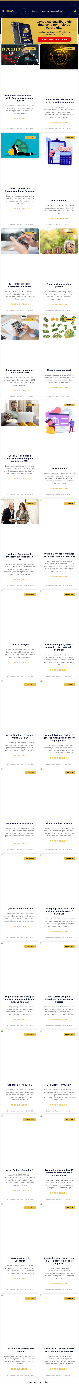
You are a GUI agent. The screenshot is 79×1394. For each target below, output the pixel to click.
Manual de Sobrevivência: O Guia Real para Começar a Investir (19, 98)
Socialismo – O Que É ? (59, 1085)
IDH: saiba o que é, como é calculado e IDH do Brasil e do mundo (59, 647)
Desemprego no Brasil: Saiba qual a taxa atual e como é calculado (59, 911)
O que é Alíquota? (59, 200)
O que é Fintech (59, 468)
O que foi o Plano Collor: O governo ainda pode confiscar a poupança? (59, 738)
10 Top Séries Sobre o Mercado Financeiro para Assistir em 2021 (20, 458)
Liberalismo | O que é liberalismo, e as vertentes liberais (59, 999)
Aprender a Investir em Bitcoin (52, 11)
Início (25, 11)
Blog (33, 11)
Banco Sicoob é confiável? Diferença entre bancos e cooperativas (59, 1172)
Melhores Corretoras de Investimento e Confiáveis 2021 (19, 556)
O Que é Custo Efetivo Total (19, 908)
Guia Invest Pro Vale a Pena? (20, 823)
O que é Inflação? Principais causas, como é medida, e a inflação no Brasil (20, 999)
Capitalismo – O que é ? (19, 1085)
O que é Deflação (20, 644)
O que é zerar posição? (59, 370)
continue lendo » (20, 118)
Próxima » (47, 1382)
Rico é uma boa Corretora (59, 823)
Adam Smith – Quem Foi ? (19, 1170)
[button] (75, 11)
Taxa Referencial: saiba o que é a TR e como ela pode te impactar (59, 1261)
